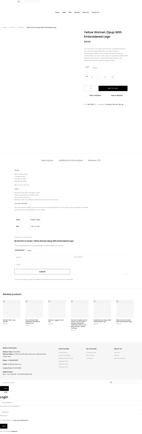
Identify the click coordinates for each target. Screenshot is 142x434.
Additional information (71, 160)
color (87, 67)
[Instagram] (118, 363)
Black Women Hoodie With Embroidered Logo (124, 321)
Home (57, 12)
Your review (78, 257)
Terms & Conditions (65, 355)
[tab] (47, 160)
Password (4, 416)
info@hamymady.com (14, 364)
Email (18, 264)
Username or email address (10, 406)
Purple (33, 220)
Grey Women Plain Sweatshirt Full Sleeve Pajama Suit (33, 321)
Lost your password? (20, 420)
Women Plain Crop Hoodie (9, 321)
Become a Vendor (120, 358)
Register (14, 431)
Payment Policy (63, 364)
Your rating (19, 250)
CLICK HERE (17, 368)
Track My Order (63, 367)
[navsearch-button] (121, 12)
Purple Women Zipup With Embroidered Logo (102, 321)
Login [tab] (6, 392)
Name (19, 257)
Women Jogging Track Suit (56, 321)
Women (77, 12)
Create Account (91, 352)
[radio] (94, 68)
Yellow (38, 220)
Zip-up (121, 104)
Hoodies (20, 27)
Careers (116, 355)
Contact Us (95, 12)
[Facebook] (115, 363)
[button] (95, 95)
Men (70, 12)
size (86, 76)
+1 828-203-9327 (13, 360)
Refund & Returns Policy (66, 358)
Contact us (89, 358)
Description (47, 160)
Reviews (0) (94, 160)
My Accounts (90, 355)
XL (36, 226)
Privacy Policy (63, 352)
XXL (38, 226)
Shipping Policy (63, 361)
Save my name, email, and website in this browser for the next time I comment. (44, 279)
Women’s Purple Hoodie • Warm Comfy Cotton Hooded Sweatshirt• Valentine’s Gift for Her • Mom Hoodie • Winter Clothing (79, 324)
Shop (64, 12)
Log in (3, 426)
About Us (86, 12)
